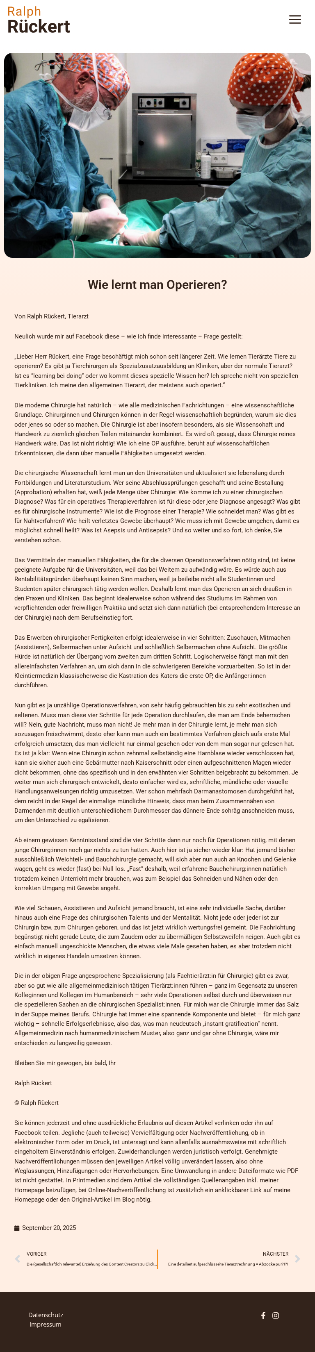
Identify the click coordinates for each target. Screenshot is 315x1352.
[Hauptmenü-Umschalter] (295, 19)
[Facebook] (263, 1315)
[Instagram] (275, 1315)
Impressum (46, 1324)
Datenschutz (45, 1315)
